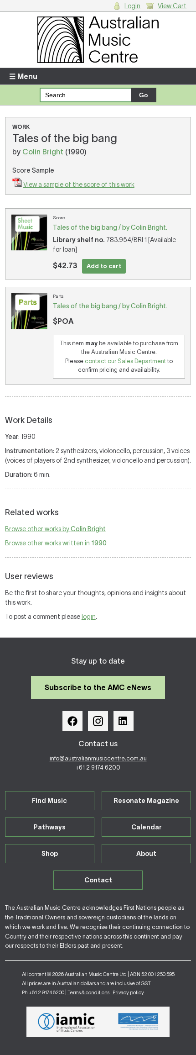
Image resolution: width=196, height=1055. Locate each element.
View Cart (172, 6)
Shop (49, 853)
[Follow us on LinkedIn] (123, 721)
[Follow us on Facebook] (72, 721)
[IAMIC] (66, 1021)
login (89, 616)
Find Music (49, 800)
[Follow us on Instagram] (98, 721)
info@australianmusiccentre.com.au (98, 758)
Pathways (50, 827)
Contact (98, 880)
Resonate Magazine (146, 800)
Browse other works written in (56, 543)
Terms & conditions (88, 992)
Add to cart (104, 266)
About (146, 853)
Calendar (146, 827)
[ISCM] (138, 1021)
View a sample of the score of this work (78, 184)
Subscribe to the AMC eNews (98, 687)
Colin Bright (42, 152)
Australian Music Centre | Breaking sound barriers (98, 39)
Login (132, 6)
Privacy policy (128, 992)
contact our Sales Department (125, 361)
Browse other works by (55, 529)
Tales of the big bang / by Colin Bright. (110, 227)
